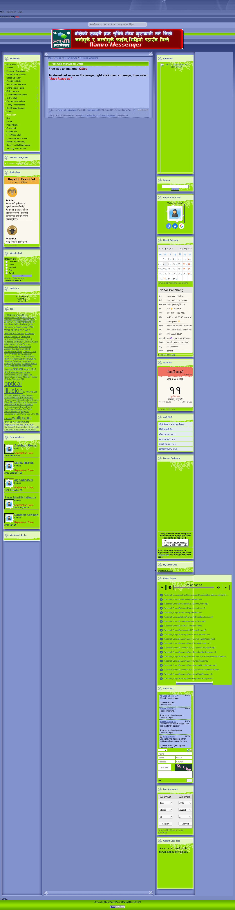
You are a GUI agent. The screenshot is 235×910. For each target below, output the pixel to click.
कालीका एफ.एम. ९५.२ (168, 449)
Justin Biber (17, 377)
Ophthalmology (28, 322)
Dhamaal (8, 395)
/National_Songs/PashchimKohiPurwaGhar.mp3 (183, 630)
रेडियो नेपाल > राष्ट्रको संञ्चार (171, 424)
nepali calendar (180, 283)
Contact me (163, 555)
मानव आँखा (18, 344)
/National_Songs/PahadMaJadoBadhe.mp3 (181, 626)
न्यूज (26, 361)
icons (14, 400)
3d (24, 392)
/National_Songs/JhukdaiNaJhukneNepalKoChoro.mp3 (186, 617)
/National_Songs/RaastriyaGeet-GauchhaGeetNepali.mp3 (187, 648)
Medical (13, 402)
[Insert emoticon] (191, 750)
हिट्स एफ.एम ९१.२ (167, 439)
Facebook (26, 363)
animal (8, 421)
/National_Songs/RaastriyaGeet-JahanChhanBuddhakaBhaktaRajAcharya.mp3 (195, 656)
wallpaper (22, 417)
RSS (17, 17)
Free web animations (16, 163)
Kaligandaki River (12, 414)
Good (11, 264)
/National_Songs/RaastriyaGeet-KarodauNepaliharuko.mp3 (188, 665)
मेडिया (20, 354)
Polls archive (18, 278)
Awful (11, 273)
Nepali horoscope (11, 245)
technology (18, 356)
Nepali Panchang (167, 355)
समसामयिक (13, 354)
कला (32, 356)
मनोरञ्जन (27, 356)
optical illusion (13, 387)
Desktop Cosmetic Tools (17, 345)
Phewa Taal (29, 320)
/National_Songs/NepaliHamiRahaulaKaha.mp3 (182, 621)
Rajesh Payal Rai (22, 372)
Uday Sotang (26, 395)
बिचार (20, 351)
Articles (58, 58)
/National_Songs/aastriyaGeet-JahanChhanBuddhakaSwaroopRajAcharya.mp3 (195, 595)
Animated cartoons (12, 349)
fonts (29, 400)
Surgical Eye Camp (23, 409)
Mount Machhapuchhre (16, 316)
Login (20, 12)
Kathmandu (9, 409)
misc (21, 366)
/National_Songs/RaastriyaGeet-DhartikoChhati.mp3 (185, 643)
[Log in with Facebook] (175, 226)
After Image (31, 392)
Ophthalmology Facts (23, 324)
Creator (7, 400)
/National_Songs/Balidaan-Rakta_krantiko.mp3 (182, 608)
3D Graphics (19, 339)
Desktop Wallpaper (14, 397)
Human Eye (9, 327)
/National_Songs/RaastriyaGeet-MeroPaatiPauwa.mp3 (186, 674)
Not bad (12, 267)
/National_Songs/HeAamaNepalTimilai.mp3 (181, 599)
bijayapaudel (93, 110)
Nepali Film (27, 375)
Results (7, 278)
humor (22, 429)
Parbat (23, 414)
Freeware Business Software (18, 404)
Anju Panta (16, 363)
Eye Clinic (31, 414)
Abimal (16, 422)
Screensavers (25, 346)
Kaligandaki (34, 427)
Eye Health (16, 322)
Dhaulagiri (29, 424)
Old (22, 379)
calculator (8, 324)
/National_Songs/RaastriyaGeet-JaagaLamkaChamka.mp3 (188, 652)
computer (24, 421)
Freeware (17, 315)
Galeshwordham (20, 427)
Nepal (7, 314)
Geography (32, 402)
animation (18, 341)
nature (18, 369)
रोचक (6, 354)
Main (2, 12)
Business (23, 317)
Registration (11, 12)
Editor (7, 402)
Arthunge (16, 411)
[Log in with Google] (181, 226)
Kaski (21, 333)
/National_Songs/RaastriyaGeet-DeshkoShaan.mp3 (185, 634)
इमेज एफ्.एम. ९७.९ (167, 434)
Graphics (28, 397)
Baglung (25, 411)
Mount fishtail (21, 327)
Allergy (7, 322)
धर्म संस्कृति (14, 359)
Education (21, 402)
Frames (35, 400)
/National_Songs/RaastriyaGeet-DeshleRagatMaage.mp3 (187, 639)
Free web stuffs (70, 58)
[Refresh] (188, 750)
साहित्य (6, 359)
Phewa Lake (18, 320)
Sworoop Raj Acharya (14, 361)
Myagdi (8, 411)
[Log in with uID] (168, 226)
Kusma (7, 429)
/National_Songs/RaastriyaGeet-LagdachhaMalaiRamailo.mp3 (189, 669)
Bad (10, 270)
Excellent (13, 261)
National (8, 377)
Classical (16, 379)
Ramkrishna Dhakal (13, 375)
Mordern (16, 395)
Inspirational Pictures (13, 425)
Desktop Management (17, 350)
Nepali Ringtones (27, 359)
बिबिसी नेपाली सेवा (166, 429)
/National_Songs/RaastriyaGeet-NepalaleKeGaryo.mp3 (186, 678)
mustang (15, 429)
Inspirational (31, 429)
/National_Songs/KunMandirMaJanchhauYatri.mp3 (184, 604)
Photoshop (22, 400)
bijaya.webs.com (165, 570)
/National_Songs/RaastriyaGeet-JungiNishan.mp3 (184, 661)
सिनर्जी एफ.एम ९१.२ (167, 444)
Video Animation (31, 342)
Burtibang (8, 427)
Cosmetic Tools (29, 351)
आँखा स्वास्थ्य (9, 344)
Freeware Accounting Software (18, 407)
